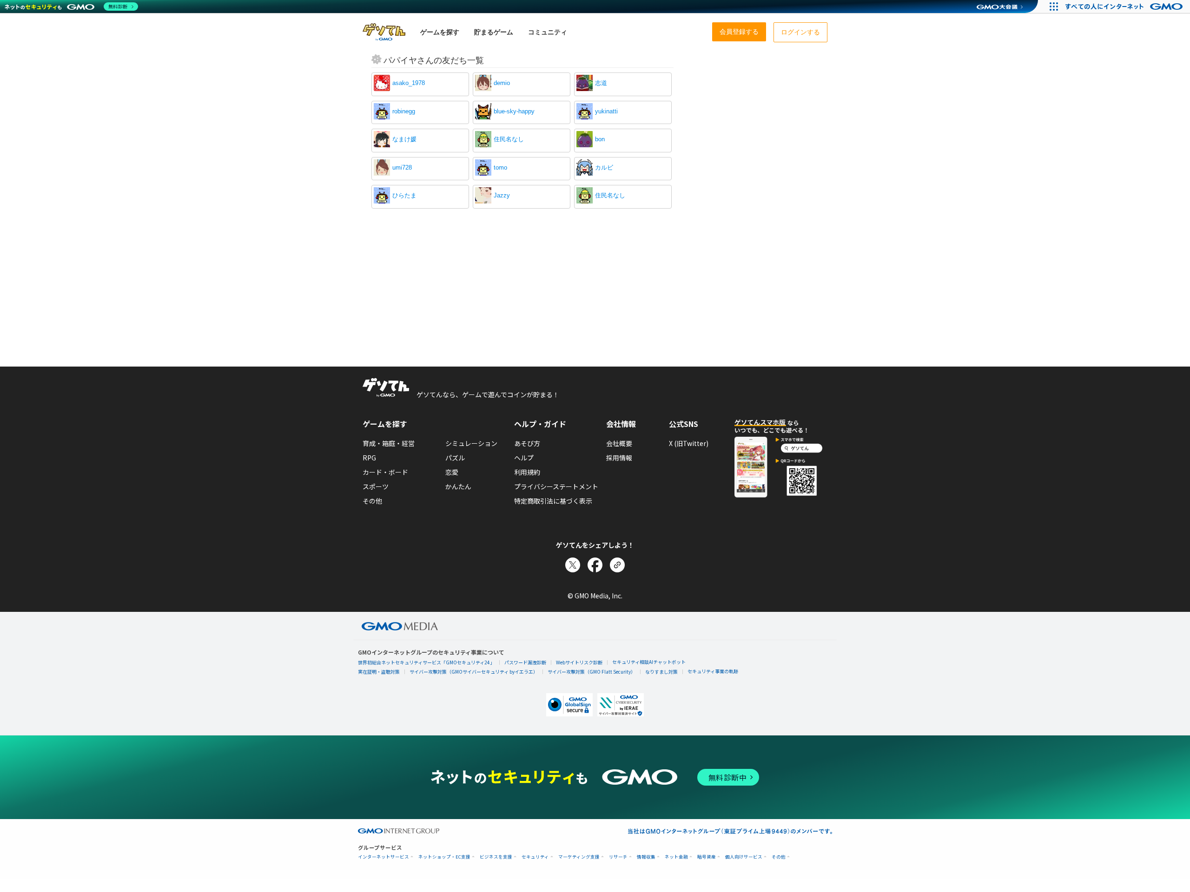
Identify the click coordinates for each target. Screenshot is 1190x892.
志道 (601, 82)
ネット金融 (676, 857)
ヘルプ (524, 457)
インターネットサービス (383, 857)
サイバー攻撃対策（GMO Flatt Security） (591, 671)
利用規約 (527, 472)
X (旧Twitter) (688, 443)
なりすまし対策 (661, 671)
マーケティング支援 (579, 857)
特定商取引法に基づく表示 (553, 500)
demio (502, 82)
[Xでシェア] (572, 565)
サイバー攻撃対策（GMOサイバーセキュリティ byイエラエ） (474, 671)
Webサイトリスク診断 (579, 662)
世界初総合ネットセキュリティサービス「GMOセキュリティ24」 (426, 662)
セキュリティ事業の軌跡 (713, 671)
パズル (455, 457)
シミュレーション (471, 443)
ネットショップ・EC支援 (444, 857)
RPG (369, 457)
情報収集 (646, 857)
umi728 (402, 167)
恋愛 (451, 472)
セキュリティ (535, 857)
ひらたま (404, 195)
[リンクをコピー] (617, 565)
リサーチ (618, 857)
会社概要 (619, 443)
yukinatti (606, 111)
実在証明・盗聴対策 (379, 671)
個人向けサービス (743, 857)
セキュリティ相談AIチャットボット (649, 661)
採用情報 (619, 457)
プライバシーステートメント (556, 486)
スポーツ (376, 486)
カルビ (604, 167)
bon (600, 139)
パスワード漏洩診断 (525, 662)
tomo (500, 167)
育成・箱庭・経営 (389, 443)
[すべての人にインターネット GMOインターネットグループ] (1125, 6)
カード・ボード (385, 472)
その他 (372, 500)
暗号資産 (706, 857)
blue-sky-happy (514, 111)
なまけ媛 (404, 139)
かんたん (458, 486)
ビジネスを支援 (496, 857)
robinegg (403, 111)
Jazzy (502, 195)
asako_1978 (408, 82)
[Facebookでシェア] (595, 565)
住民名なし (509, 139)
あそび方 (527, 443)
